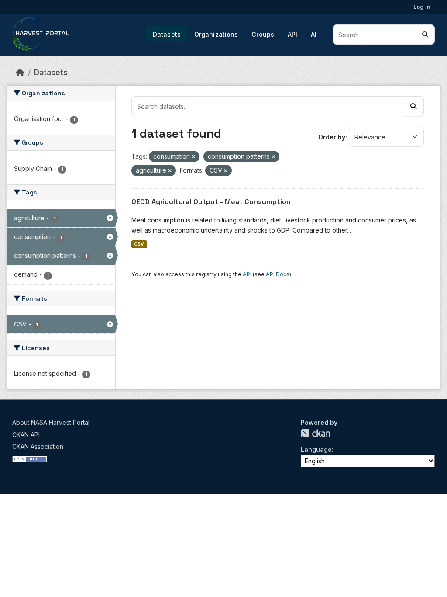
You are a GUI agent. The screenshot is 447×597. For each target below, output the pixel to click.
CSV (139, 244)
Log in (421, 6)
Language (316, 449)
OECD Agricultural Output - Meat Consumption (211, 201)
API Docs (277, 274)
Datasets (167, 34)
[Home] (20, 72)
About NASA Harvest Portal (50, 422)
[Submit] (425, 34)
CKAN (315, 433)
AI (313, 34)
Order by (331, 137)
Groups (262, 34)
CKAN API (26, 434)
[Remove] (193, 157)
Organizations (216, 34)
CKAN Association (37, 446)
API (292, 34)
